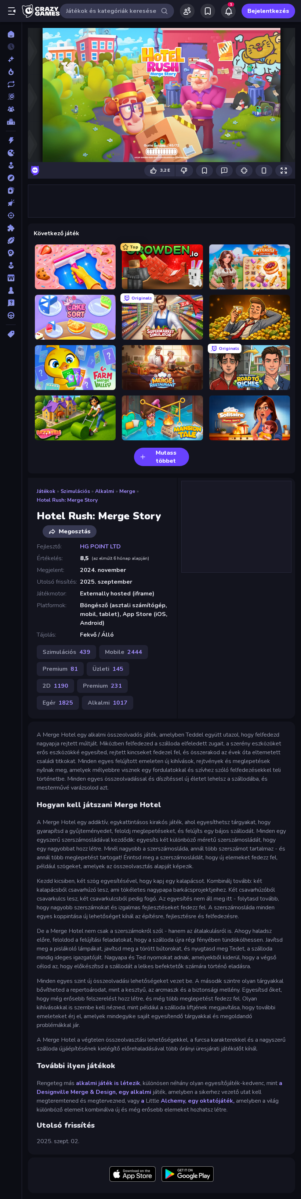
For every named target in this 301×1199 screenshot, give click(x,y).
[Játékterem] (11, 165)
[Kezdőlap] (11, 34)
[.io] (11, 153)
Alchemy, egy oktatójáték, (197, 1101)
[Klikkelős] (11, 203)
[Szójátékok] (11, 278)
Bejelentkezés (268, 11)
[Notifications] (228, 11)
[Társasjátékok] (11, 290)
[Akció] (11, 140)
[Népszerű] (11, 71)
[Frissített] (11, 84)
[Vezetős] (11, 315)
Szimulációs (75, 491)
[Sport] (11, 240)
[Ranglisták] (11, 121)
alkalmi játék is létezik (108, 1083)
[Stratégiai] (11, 253)
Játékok (46, 491)
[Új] (11, 59)
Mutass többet (166, 457)
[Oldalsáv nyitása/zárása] (12, 11)
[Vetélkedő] (11, 303)
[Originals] (11, 96)
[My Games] (207, 11)
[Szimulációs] (11, 265)
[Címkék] (11, 334)
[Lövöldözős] (11, 215)
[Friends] (187, 11)
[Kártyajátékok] (11, 190)
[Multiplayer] (11, 109)
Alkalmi (104, 491)
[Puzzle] (11, 228)
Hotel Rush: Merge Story (67, 500)
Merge (127, 491)
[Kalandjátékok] (11, 178)
